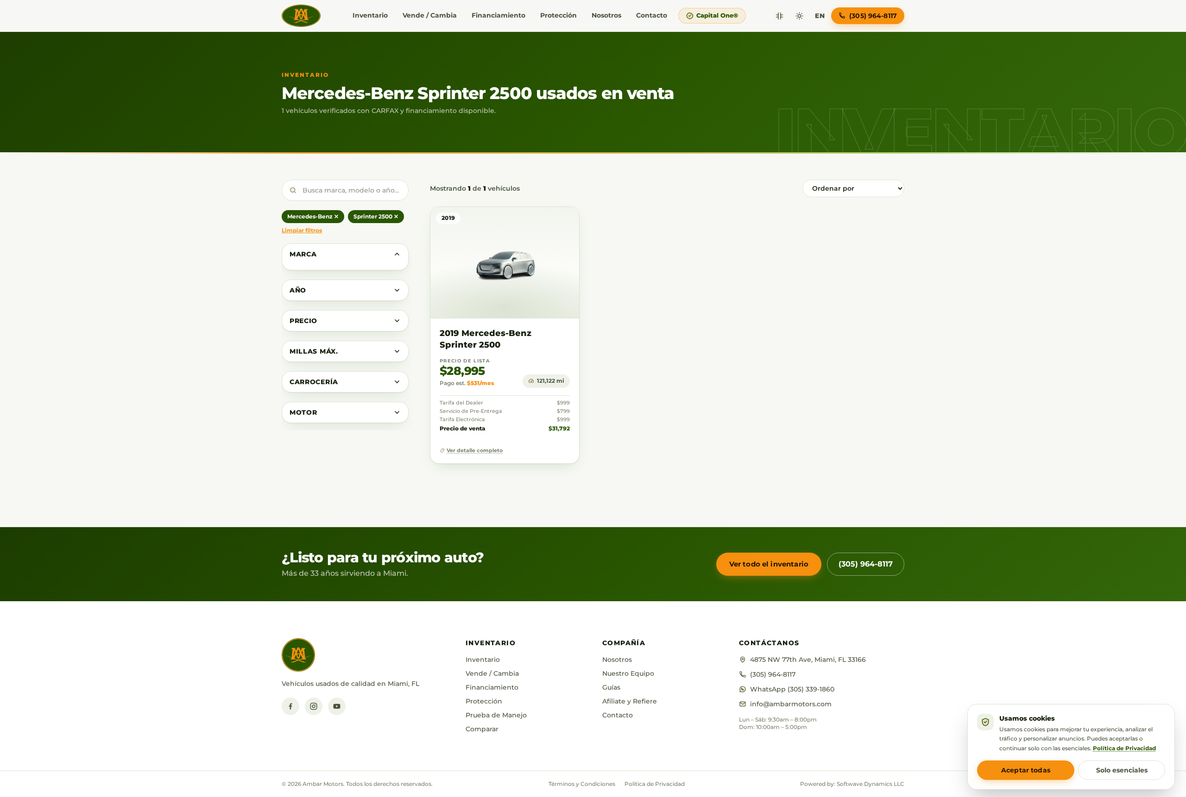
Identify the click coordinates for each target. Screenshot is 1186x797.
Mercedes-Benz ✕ (313, 216)
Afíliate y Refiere (629, 701)
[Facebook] (290, 706)
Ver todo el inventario (768, 564)
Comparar (482, 729)
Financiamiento (498, 15)
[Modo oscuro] (799, 16)
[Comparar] (779, 16)
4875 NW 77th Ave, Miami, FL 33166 (808, 659)
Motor (303, 412)
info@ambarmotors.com (791, 704)
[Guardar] (545, 222)
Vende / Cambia (430, 15)
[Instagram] (313, 706)
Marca (303, 254)
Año (298, 290)
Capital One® (717, 15)
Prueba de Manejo (496, 715)
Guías (611, 687)
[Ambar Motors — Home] (301, 16)
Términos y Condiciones (582, 783)
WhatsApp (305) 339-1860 (792, 689)
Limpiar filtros (302, 230)
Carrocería (314, 382)
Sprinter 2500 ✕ (375, 216)
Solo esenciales (1122, 770)
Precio (303, 321)
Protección (558, 15)
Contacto (651, 15)
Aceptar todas (1025, 770)
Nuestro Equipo (628, 673)
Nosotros (606, 15)
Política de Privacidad (655, 783)
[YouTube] (337, 706)
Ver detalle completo (475, 451)
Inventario (370, 15)
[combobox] (345, 190)
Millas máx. (314, 351)
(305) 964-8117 (866, 564)
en (820, 16)
